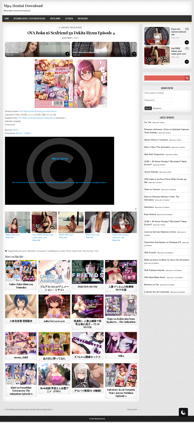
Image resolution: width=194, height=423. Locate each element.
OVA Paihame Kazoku (154, 270)
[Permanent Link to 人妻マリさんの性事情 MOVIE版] (121, 272)
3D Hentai (69, 18)
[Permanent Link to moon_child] (21, 343)
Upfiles (27, 133)
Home (7, 18)
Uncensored (83, 18)
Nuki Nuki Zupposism (154, 154)
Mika (121, 355)
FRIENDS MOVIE (88, 286)
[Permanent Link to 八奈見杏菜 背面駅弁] (21, 306)
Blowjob (31, 251)
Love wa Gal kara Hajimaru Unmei (160, 232)
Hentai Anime (55, 18)
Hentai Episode (76, 27)
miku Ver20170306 (54, 321)
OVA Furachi (150, 252)
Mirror (19, 133)
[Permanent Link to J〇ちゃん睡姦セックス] (88, 343)
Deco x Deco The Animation (157, 147)
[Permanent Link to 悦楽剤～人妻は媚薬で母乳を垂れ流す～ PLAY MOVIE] (88, 306)
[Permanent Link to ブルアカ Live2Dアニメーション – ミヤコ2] (54, 272)
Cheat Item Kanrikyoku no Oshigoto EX (162, 242)
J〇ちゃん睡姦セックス (88, 356)
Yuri (96, 251)
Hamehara (149, 207)
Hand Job (76, 251)
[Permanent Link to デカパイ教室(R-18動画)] (88, 375)
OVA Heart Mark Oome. (155, 277)
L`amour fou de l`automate (156, 292)
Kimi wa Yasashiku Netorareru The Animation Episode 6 (21, 390)
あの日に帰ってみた (54, 358)
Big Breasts (21, 251)
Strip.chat (9, 55)
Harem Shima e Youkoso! (156, 140)
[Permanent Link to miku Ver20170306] (54, 306)
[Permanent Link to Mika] (121, 342)
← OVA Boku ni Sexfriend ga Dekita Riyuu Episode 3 (28, 409)
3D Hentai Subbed (92, 267)
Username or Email (154, 93)
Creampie (41, 251)
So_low (147, 122)
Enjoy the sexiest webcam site (86, 52)
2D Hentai (49, 370)
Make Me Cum (12, 52)
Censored (65, 27)
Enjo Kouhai (150, 214)
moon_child (21, 357)
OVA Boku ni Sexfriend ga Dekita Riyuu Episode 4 (71, 32)
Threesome (88, 251)
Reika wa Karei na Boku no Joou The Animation (166, 260)
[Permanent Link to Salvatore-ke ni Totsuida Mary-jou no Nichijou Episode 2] (121, 375)
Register (157, 108)
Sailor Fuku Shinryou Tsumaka (21, 285)
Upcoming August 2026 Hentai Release (29, 18)
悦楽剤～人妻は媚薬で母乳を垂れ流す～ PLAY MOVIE (87, 324)
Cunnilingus (52, 251)
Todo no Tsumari (152, 189)
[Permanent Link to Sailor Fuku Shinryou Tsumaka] (21, 270)
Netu (15, 130)
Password (149, 100)
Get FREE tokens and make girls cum (43, 236)
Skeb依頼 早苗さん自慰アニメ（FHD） (54, 389)
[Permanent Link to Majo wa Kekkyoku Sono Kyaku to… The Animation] (121, 305)
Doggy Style (65, 251)
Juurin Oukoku (151, 172)
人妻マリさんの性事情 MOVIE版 (121, 288)
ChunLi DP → (133, 409)
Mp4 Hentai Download (23, 5)
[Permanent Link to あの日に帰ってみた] (54, 344)
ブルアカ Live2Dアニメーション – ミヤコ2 (54, 288)
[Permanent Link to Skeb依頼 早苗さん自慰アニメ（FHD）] (54, 374)
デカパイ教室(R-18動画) (87, 390)
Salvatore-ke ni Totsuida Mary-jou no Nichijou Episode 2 (121, 392)
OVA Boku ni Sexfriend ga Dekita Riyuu (38, 111)
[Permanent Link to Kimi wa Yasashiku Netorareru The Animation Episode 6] (21, 374)
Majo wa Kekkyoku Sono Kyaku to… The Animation (121, 320)
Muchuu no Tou (151, 285)
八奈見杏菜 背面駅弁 (21, 321)
